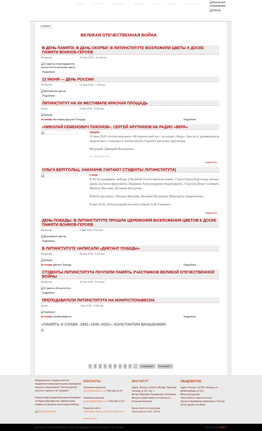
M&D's (223, 427)
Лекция (94, 132)
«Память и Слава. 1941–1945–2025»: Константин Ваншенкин (103, 324)
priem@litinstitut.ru (93, 391)
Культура (171, 3)
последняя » (165, 366)
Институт (98, 3)
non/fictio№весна (62, 316)
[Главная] (218, 5)
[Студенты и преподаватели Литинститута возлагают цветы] (59, 67)
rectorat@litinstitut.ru (94, 401)
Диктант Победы (62, 264)
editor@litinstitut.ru (93, 411)
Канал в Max (90, 418)
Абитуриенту (118, 3)
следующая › (147, 366)
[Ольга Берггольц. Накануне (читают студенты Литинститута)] (59, 176)
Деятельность (192, 3)
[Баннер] (46, 115)
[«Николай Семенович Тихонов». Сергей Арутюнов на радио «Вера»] (59, 133)
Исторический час (99, 156)
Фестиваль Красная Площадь (69, 119)
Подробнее (48, 72)
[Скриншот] (48, 312)
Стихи (94, 175)
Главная (80, 3)
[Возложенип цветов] (53, 91)
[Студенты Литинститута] (56, 288)
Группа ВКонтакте (114, 411)
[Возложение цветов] (53, 236)
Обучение (138, 3)
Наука (155, 3)
